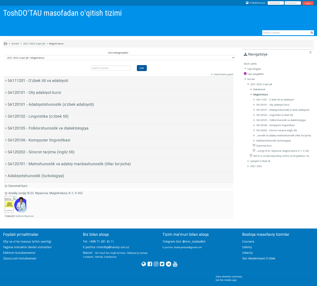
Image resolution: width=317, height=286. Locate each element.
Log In (308, 3)
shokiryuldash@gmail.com (188, 247)
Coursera (248, 241)
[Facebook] (149, 263)
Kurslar (251, 79)
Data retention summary (229, 276)
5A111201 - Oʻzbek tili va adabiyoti (38, 80)
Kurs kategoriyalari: (118, 52)
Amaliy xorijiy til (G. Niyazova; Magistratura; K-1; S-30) (45, 193)
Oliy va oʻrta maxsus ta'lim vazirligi (27, 241)
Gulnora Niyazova (25, 215)
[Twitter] (161, 263)
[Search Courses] (312, 33)
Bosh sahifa (250, 63)
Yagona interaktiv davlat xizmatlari (27, 247)
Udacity (247, 253)
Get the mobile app (226, 280)
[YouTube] (174, 263)
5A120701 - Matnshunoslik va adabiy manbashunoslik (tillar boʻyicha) (69, 164)
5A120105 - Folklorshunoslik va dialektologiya (48, 128)
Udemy (247, 247)
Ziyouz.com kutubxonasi (19, 258)
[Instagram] (155, 263)
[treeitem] (278, 63)
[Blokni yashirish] (310, 53)
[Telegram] (167, 263)
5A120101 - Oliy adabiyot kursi (34, 92)
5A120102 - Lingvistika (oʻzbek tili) (38, 116)
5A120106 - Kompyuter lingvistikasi (39, 140)
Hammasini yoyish (223, 74)
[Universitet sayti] (143, 263)
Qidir (141, 68)
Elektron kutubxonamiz (19, 253)
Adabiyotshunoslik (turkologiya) (36, 175)
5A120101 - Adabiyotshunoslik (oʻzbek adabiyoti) (51, 104)
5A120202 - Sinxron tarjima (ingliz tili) (41, 152)
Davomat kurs (17, 185)
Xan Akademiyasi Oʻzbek (258, 258)
